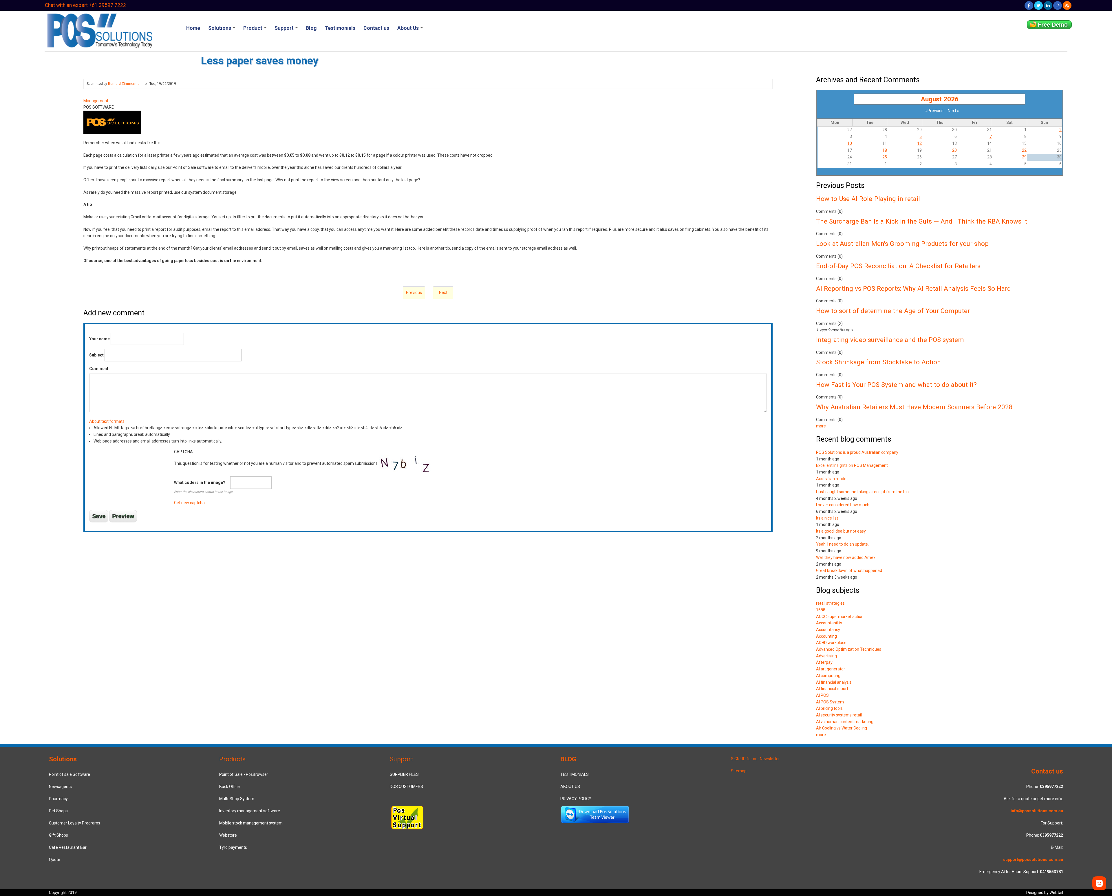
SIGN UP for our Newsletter (755, 758)
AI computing (828, 675)
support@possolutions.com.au (1033, 859)
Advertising (826, 656)
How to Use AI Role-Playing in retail (868, 198)
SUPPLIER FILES (404, 774)
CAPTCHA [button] (183, 451)
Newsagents (60, 786)
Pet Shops (58, 811)
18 (884, 150)
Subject (96, 355)
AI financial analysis (834, 682)
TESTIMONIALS (574, 774)
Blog (311, 28)
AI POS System (830, 702)
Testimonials (340, 28)
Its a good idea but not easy (841, 531)
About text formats (107, 421)
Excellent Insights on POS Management (852, 465)
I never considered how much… (844, 504)
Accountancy (828, 629)
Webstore (228, 835)
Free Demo (1053, 24)
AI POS (822, 695)
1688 (820, 610)
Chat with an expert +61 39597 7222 (85, 5)
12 (919, 143)
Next (443, 292)
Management (95, 100)
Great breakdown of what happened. (849, 570)
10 (849, 143)
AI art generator (830, 669)
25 (884, 157)
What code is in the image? (199, 482)
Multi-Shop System (236, 798)
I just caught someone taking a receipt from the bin (862, 491)
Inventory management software (249, 811)
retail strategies (830, 603)
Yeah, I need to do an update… (843, 544)
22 (1024, 150)
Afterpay (824, 662)
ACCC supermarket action (840, 616)
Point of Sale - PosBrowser (243, 774)
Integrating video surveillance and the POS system (890, 339)
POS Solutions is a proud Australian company (857, 452)
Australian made (831, 478)
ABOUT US (570, 786)
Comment (98, 368)
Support (285, 28)
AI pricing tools (829, 708)
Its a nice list (827, 518)
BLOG (568, 759)
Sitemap (739, 771)
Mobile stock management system (251, 823)
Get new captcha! (190, 502)
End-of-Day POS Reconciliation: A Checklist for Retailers (898, 266)
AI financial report (832, 688)
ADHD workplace (831, 642)
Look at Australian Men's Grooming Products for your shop (902, 243)
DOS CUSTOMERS (406, 786)
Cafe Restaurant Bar (68, 847)
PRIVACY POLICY (575, 798)
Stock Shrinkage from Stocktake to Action (878, 362)
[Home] (99, 30)
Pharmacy (58, 798)
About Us (408, 28)
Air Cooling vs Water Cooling (841, 728)
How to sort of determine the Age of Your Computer (893, 310)
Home (193, 28)
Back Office (229, 786)
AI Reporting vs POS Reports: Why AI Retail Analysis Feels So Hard (913, 288)
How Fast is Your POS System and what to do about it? (896, 384)
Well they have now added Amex (845, 557)
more (821, 426)
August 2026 (940, 99)
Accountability (829, 623)
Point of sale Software (69, 774)
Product (253, 28)
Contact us (376, 28)
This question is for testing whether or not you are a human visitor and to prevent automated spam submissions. (276, 477)
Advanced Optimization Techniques (848, 649)
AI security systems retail (839, 715)
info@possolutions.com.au (1037, 811)
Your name (99, 339)
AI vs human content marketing (844, 721)
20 (954, 150)
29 (1024, 157)
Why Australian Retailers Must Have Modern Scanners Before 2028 (914, 407)
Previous (414, 292)
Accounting (826, 636)
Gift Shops (58, 835)
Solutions (220, 28)
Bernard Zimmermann (126, 84)
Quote (54, 859)
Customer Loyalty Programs (74, 823)
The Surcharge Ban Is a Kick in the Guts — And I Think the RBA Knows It (921, 221)
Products (232, 759)
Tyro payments (233, 847)
